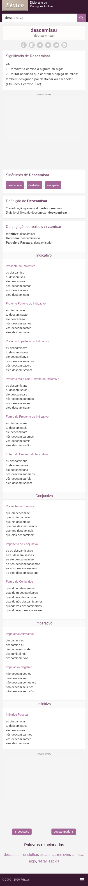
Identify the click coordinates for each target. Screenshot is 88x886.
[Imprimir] (64, 45)
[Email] (56, 45)
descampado (62, 831)
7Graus (25, 879)
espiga (54, 861)
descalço (23, 831)
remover (63, 855)
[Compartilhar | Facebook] (32, 45)
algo (32, 861)
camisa (77, 855)
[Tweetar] (40, 45)
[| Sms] (48, 45)
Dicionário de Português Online (41, 4)
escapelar (53, 185)
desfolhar (34, 185)
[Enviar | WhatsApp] (24, 45)
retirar (42, 861)
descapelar (15, 185)
